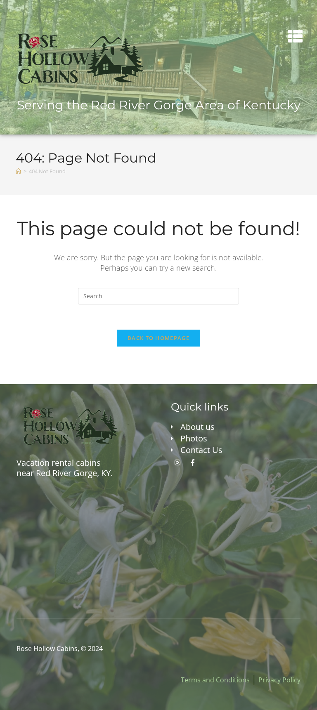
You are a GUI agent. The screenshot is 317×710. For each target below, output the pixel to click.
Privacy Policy (279, 679)
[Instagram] (177, 462)
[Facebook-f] (192, 462)
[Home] (18, 171)
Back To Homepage (158, 338)
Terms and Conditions (215, 679)
